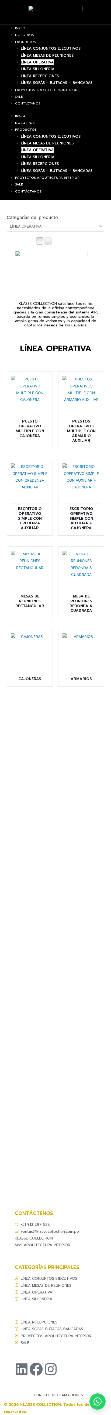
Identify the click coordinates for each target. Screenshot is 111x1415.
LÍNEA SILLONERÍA (37, 69)
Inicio (20, 28)
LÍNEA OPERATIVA (37, 62)
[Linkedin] (21, 1369)
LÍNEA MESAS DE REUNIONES (47, 55)
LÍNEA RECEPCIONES (40, 76)
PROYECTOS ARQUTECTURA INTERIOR (46, 89)
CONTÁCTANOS (27, 103)
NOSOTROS (24, 34)
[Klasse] (97, 1401)
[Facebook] (36, 1369)
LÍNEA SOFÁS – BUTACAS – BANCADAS (56, 83)
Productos (25, 41)
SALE (19, 96)
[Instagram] (50, 1369)
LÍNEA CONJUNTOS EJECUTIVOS (51, 48)
